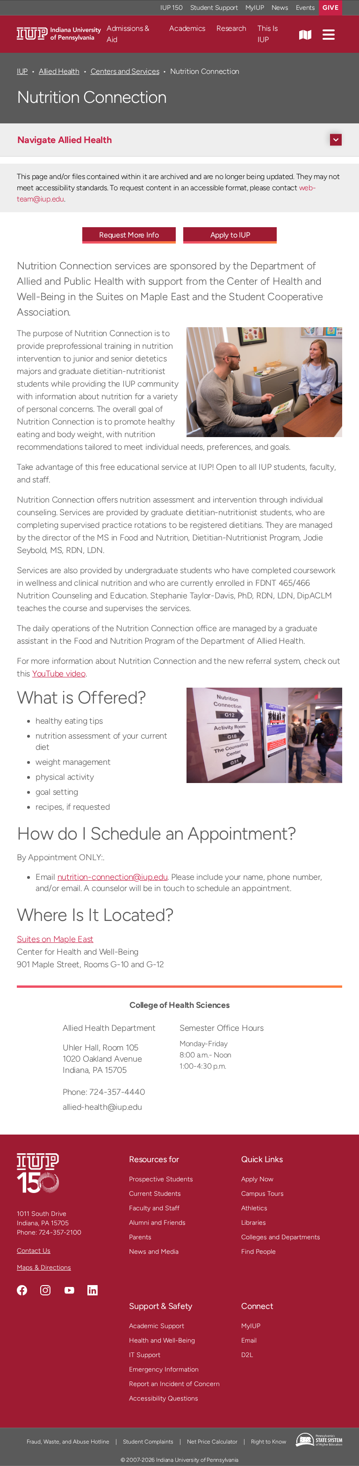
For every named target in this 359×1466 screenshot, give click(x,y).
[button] (329, 34)
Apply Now (257, 1179)
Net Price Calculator (212, 1441)
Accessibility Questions (163, 1398)
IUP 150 (171, 8)
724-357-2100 (60, 1232)
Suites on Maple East (55, 939)
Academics (187, 28)
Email (249, 1340)
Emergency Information (164, 1369)
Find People (258, 1252)
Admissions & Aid (128, 34)
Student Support (214, 8)
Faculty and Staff (154, 1208)
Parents (140, 1237)
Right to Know (268, 1441)
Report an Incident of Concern (174, 1384)
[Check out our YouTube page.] (69, 1290)
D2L (247, 1355)
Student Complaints (148, 1441)
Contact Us (33, 1251)
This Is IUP (267, 34)
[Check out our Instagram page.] (45, 1290)
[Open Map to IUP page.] (305, 34)
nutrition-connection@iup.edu (112, 877)
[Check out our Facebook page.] (22, 1290)
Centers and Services (125, 71)
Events (306, 8)
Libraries (253, 1223)
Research (231, 28)
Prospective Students (161, 1179)
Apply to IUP (230, 234)
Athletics (254, 1208)
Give (330, 8)
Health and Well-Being (162, 1340)
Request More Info (129, 234)
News (280, 8)
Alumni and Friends (157, 1223)
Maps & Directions (44, 1268)
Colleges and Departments (280, 1237)
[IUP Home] (59, 33)
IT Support (144, 1355)
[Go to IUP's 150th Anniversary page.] (38, 1173)
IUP (22, 71)
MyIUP (254, 8)
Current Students (155, 1194)
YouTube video (59, 673)
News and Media (154, 1252)
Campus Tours (262, 1194)
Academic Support (156, 1326)
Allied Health (59, 71)
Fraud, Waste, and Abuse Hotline (68, 1441)
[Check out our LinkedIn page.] (92, 1290)
